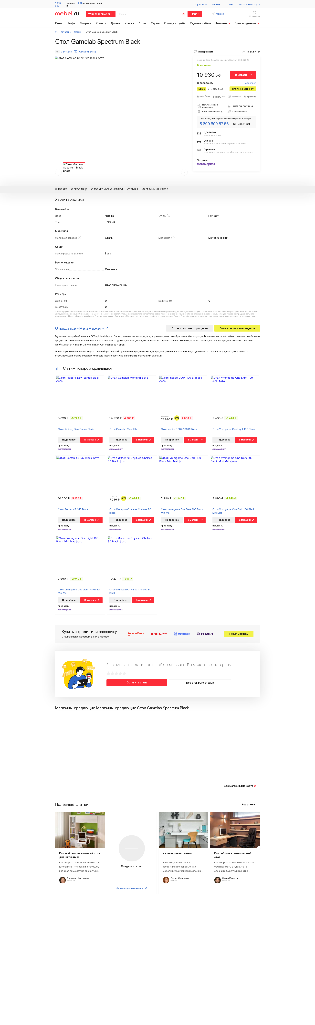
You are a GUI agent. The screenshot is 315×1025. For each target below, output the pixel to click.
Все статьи (248, 804)
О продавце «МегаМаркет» (79, 328)
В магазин (241, 74)
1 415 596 (58, 4)
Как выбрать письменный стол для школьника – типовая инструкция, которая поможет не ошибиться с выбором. (79, 867)
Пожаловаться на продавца (237, 328)
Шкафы (71, 23)
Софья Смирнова (179, 878)
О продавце (79, 189)
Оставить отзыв (136, 682)
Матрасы (86, 23)
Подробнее (250, 83)
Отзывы (216, 4)
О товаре (61, 189)
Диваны (116, 23)
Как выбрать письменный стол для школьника (79, 855)
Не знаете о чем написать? (131, 888)
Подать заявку (238, 633)
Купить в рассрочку (242, 88)
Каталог (65, 32)
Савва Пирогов (230, 878)
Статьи (229, 4)
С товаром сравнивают (107, 189)
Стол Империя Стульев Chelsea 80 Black (130, 511)
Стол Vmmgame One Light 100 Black (233, 429)
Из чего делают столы (177, 853)
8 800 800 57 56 (214, 123)
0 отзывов (66, 51)
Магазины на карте (249, 4)
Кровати (101, 23)
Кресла (129, 23)
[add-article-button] (132, 848)
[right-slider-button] (260, 849)
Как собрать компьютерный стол (233, 855)
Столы (142, 23)
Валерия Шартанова (78, 878)
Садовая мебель (200, 23)
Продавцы (201, 4)
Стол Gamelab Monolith (123, 429)
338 (80, 3)
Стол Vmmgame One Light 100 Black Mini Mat (79, 591)
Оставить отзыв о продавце (189, 328)
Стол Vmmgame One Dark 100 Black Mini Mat (182, 511)
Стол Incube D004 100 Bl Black (179, 429)
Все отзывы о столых (200, 682)
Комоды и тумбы (174, 23)
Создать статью (131, 866)
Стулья (155, 23)
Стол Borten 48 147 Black (73, 509)
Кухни (58, 23)
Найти (195, 14)
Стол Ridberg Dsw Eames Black (76, 429)
